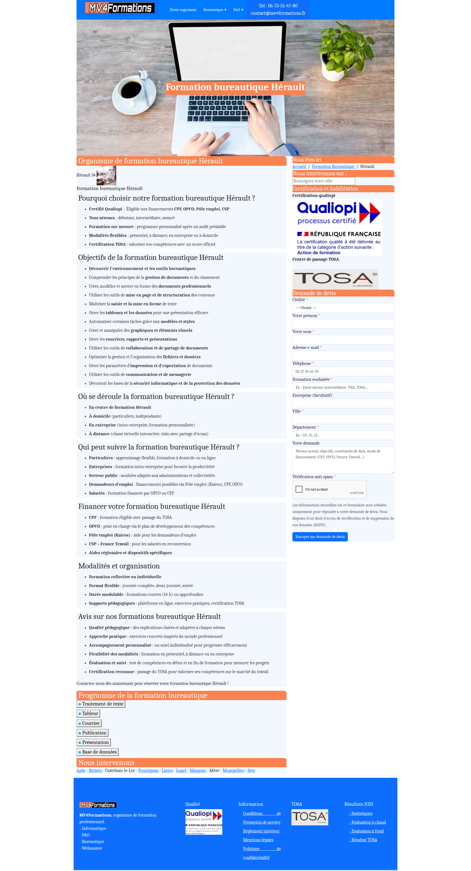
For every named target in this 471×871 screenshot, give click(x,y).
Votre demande (306, 443)
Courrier (90, 723)
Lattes (167, 770)
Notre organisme (183, 10)
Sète (251, 770)
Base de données (99, 752)
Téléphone (303, 363)
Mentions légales (258, 840)
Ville (298, 411)
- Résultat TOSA (363, 840)
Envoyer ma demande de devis (320, 537)
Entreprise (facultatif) (312, 395)
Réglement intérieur (261, 831)
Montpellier (233, 770)
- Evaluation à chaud (367, 822)
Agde (81, 770)
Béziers (95, 770)
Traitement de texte (102, 704)
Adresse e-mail (307, 347)
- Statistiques (360, 813)
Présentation (95, 742)
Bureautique (213, 10)
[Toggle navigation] (163, 7)
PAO (236, 10)
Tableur (89, 713)
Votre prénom (306, 315)
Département (305, 427)
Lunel (181, 770)
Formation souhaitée (312, 379)
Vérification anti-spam (314, 476)
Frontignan (148, 770)
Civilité (300, 299)
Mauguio (198, 770)
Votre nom (303, 331)
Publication (93, 733)
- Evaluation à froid (366, 831)
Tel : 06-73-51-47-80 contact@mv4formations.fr (278, 9)
